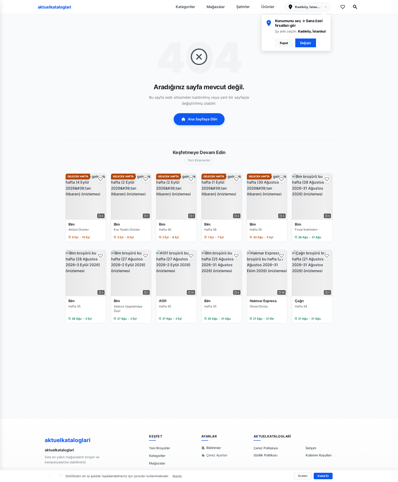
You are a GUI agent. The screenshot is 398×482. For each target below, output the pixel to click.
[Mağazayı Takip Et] (100, 179)
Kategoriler (185, 6)
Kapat (284, 43)
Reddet (302, 476)
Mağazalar (216, 6)
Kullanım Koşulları (318, 455)
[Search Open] (355, 7)
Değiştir (305, 43)
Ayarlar (177, 476)
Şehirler (243, 6)
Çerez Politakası (266, 448)
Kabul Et (323, 476)
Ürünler (267, 6)
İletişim (311, 448)
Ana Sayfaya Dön (202, 119)
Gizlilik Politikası (265, 455)
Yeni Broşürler (159, 448)
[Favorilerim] (343, 7)
